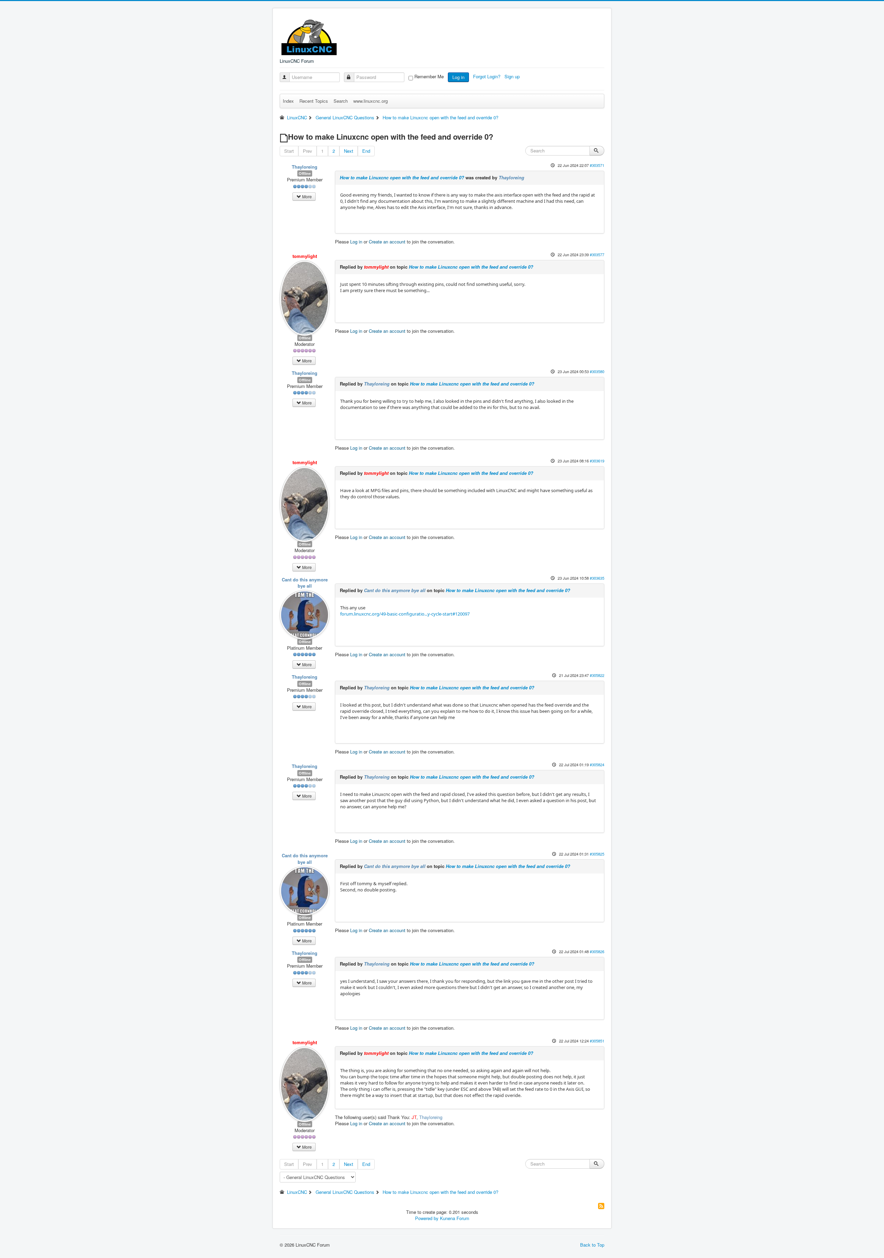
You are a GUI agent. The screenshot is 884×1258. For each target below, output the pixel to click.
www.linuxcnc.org (370, 101)
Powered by (427, 1218)
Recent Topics (313, 101)
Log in (458, 77)
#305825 (597, 854)
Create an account (387, 241)
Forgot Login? (487, 76)
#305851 (597, 1041)
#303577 (597, 254)
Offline (305, 173)
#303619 (597, 460)
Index (288, 101)
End (366, 151)
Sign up (513, 76)
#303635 (597, 578)
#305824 (597, 764)
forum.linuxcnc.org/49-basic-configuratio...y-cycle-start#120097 (405, 614)
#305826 (597, 951)
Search (341, 101)
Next (348, 151)
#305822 (597, 675)
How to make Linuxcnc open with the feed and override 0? (402, 177)
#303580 (597, 371)
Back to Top (592, 1244)
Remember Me (429, 76)
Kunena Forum (454, 1218)
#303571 (597, 165)
